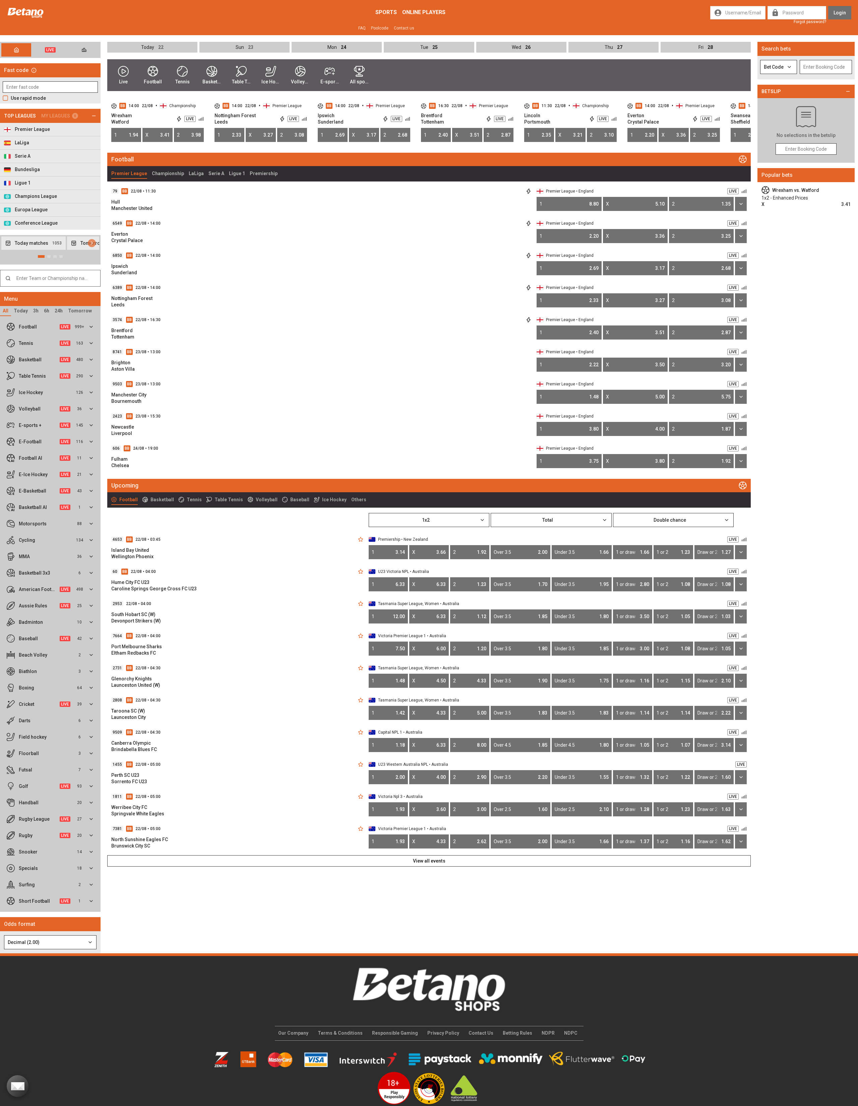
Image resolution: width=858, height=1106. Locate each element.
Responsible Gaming (395, 1033)
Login (840, 12)
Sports (386, 12)
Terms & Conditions (340, 1033)
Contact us (404, 28)
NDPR (548, 1033)
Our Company (293, 1033)
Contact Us (481, 1033)
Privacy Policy (443, 1033)
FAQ (362, 28)
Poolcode (379, 28)
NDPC (570, 1033)
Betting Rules (517, 1033)
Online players (423, 12)
